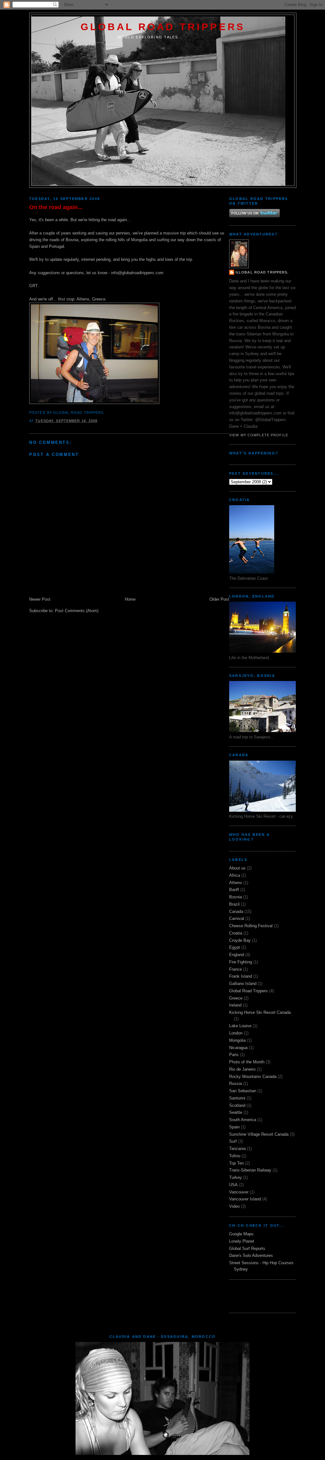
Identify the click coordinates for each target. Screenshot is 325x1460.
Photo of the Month (246, 1062)
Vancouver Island (245, 1199)
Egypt (234, 947)
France (235, 969)
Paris (234, 1054)
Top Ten (236, 1163)
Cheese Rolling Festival (251, 925)
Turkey (235, 1177)
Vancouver (239, 1192)
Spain (234, 1127)
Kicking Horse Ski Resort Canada (260, 1012)
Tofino (234, 1155)
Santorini (237, 1098)
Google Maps (241, 1234)
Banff (234, 889)
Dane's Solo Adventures (251, 1255)
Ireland (235, 1005)
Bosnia (235, 897)
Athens (235, 882)
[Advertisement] (266, 1295)
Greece (235, 998)
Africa (234, 875)
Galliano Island (242, 983)
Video (234, 1206)
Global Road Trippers (163, 26)
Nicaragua (238, 1047)
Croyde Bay (240, 940)
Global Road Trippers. (262, 272)
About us (237, 868)
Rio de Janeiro (242, 1069)
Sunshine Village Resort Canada (259, 1134)
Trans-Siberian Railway (250, 1170)
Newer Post (39, 599)
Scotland (237, 1105)
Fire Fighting (240, 962)
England (236, 954)
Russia (235, 1083)
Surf (233, 1141)
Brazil (234, 904)
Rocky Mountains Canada (252, 1076)
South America (242, 1119)
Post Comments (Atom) (76, 610)
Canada (236, 911)
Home (130, 599)
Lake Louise (240, 1025)
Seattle (235, 1112)
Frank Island (240, 976)
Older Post (219, 599)
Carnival (236, 918)
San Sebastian (242, 1090)
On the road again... (56, 207)
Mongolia (237, 1040)
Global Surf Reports (247, 1248)
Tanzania (237, 1148)
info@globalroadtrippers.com (137, 272)
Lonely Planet (241, 1241)
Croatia (235, 933)
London (235, 1033)
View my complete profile (258, 435)
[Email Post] (107, 412)
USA (233, 1184)
